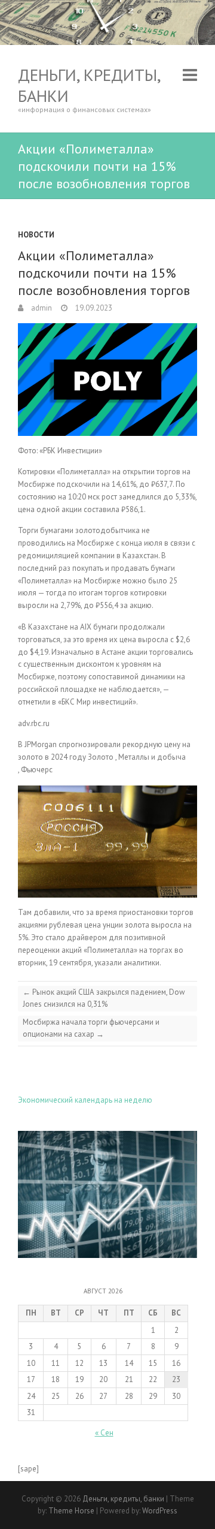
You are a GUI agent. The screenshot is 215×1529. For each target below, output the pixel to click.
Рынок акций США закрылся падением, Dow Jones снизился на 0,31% (104, 998)
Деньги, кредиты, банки (89, 85)
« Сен (104, 1433)
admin (40, 308)
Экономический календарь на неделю (85, 1100)
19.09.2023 (92, 308)
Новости (36, 235)
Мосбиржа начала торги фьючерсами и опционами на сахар (91, 1028)
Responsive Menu (190, 74)
